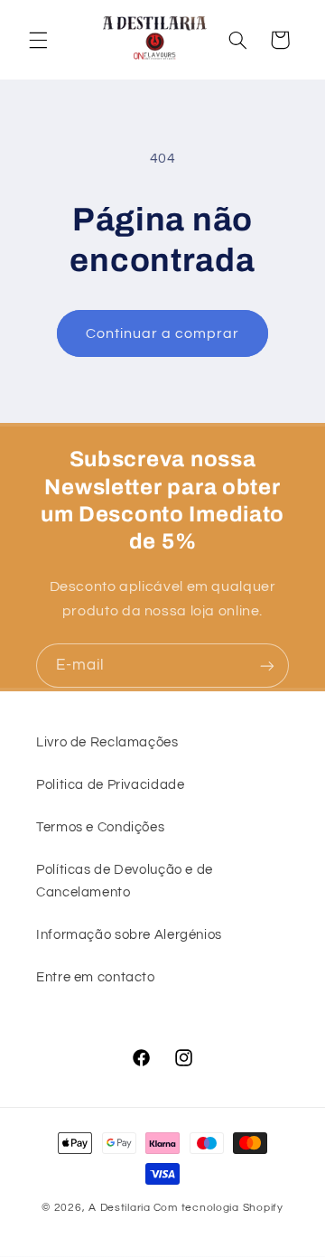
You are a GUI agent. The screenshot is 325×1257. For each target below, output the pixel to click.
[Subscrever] (267, 665)
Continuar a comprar (163, 333)
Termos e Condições (100, 827)
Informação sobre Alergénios (129, 935)
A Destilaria (119, 1208)
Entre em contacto (95, 977)
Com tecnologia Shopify (218, 1208)
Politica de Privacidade (110, 785)
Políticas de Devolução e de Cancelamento (124, 881)
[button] (38, 40)
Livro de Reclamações (107, 742)
